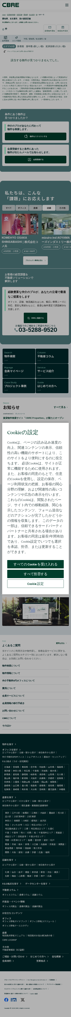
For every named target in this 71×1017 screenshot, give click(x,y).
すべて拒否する (35, 574)
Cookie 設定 (35, 584)
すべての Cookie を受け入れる (35, 564)
